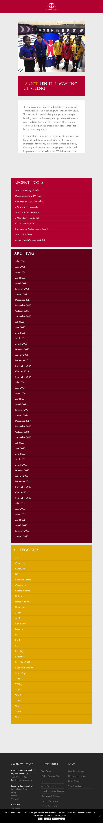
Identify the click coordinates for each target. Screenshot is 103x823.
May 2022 (20, 514)
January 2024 (21, 415)
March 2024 (21, 404)
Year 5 (18, 711)
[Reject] (99, 816)
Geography (20, 585)
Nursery (19, 629)
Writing (18, 684)
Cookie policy (58, 819)
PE (16, 634)
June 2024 (20, 387)
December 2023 (23, 420)
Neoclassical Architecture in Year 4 (31, 228)
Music (18, 618)
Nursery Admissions (49, 800)
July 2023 (20, 442)
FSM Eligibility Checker (50, 795)
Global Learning (22, 590)
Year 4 (18, 706)
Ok (40, 819)
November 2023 (23, 426)
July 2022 (20, 503)
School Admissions (49, 805)
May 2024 (20, 393)
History (18, 596)
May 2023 (20, 453)
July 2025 (20, 321)
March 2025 (21, 343)
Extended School (23, 579)
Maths (18, 612)
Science (19, 678)
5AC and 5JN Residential (27, 217)
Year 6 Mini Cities (23, 234)
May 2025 (20, 332)
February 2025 (22, 349)
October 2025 (22, 310)
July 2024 (20, 382)
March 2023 (21, 464)
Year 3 (18, 700)
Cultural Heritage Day (25, 223)
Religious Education (24, 667)
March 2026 (21, 283)
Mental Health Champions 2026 (30, 239)
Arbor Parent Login (49, 785)
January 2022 (21, 536)
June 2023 (20, 448)
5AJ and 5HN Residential (27, 206)
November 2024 (23, 365)
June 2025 (20, 327)
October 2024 (22, 371)
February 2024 (22, 409)
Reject (47, 819)
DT (16, 574)
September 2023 (23, 437)
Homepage (20, 607)
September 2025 (23, 316)
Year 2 (18, 695)
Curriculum (20, 568)
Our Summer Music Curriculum (29, 201)
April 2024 (20, 398)
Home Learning (22, 601)
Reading (19, 651)
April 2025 (20, 338)
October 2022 (22, 492)
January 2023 (21, 475)
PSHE (17, 640)
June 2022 (20, 508)
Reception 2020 (22, 662)
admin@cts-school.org (22, 780)
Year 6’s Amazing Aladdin (27, 190)
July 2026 (20, 261)
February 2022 (22, 530)
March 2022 (21, 525)
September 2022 (23, 497)
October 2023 (22, 431)
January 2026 (21, 294)
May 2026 (20, 272)
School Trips (20, 673)
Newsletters (20, 623)
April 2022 (20, 519)
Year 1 (18, 689)
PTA (17, 645)
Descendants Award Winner (28, 195)
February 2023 (22, 470)
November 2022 (23, 486)
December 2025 (23, 299)
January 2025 (21, 354)
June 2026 (20, 266)
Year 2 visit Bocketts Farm (27, 212)
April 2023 (20, 459)
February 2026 (22, 288)
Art (16, 557)
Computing (20, 563)
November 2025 (23, 305)
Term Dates (46, 771)
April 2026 (20, 277)
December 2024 (23, 360)
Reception (20, 656)
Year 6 (18, 717)
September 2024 (23, 376)
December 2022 (23, 481)
